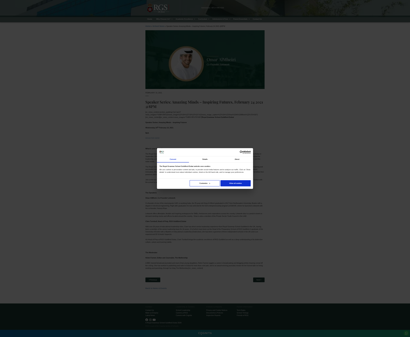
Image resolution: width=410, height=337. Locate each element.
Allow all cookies (235, 183)
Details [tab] (205, 159)
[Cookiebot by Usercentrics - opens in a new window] (241, 152)
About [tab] (237, 159)
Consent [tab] (173, 159)
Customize (203, 183)
